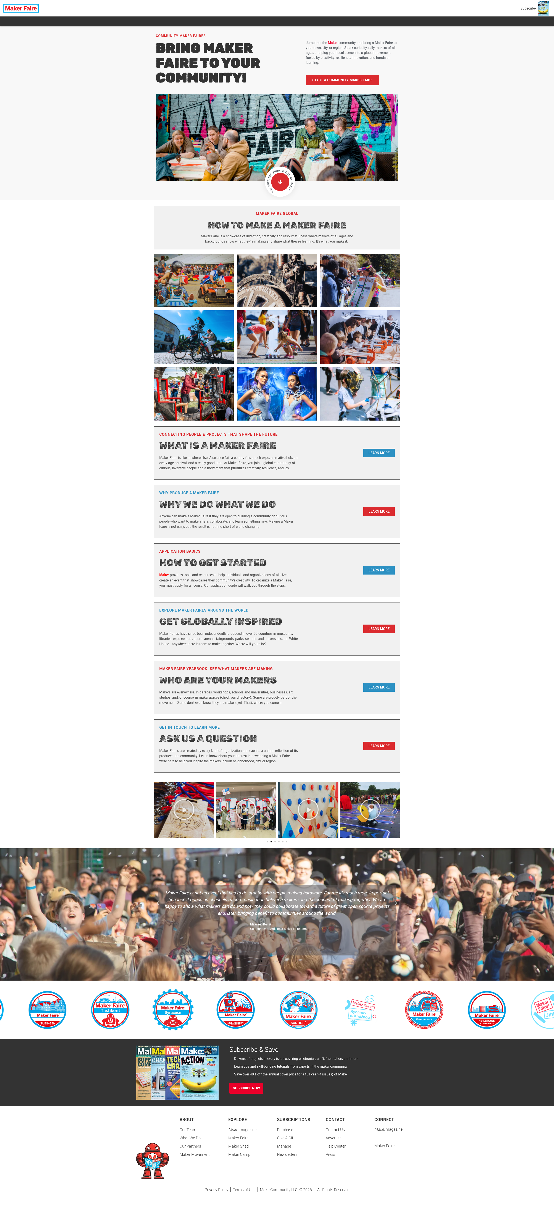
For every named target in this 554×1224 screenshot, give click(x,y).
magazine (242, 1129)
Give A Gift (286, 1137)
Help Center (336, 1146)
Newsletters (287, 1154)
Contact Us (335, 1129)
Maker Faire (238, 1137)
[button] (158, 810)
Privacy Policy (216, 1189)
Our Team (188, 1129)
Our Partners (190, 1146)
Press (330, 1154)
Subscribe (528, 8)
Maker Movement (195, 1154)
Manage (284, 1146)
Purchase (285, 1129)
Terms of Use (244, 1189)
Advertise (333, 1137)
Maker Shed (238, 1146)
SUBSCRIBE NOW (246, 1088)
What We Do (190, 1137)
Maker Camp (239, 1154)
